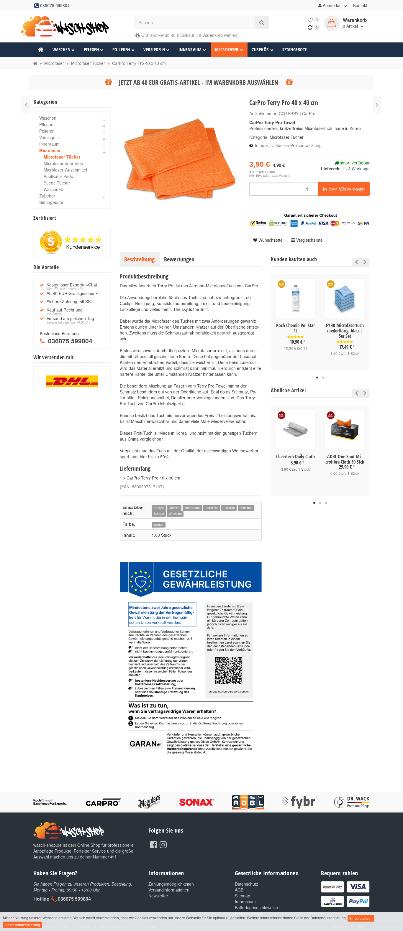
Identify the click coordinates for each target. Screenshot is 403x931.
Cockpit (158, 507)
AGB (239, 890)
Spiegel (158, 513)
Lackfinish (211, 507)
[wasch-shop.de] (72, 26)
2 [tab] (323, 378)
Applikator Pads (58, 176)
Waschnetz (54, 189)
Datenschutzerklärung (22, 924)
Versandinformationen (168, 890)
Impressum (245, 901)
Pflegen (91, 50)
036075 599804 (74, 898)
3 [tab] (326, 503)
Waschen (62, 50)
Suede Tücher (57, 183)
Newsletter (158, 896)
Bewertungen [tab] (179, 259)
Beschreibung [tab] (139, 259)
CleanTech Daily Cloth (295, 456)
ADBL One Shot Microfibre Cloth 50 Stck (344, 459)
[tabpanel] (295, 319)
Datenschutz (246, 884)
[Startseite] (35, 63)
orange (158, 524)
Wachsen (175, 513)
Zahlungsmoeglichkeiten (171, 884)
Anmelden (332, 5)
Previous (355, 262)
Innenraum (190, 50)
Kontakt (360, 5)
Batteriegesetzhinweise (256, 907)
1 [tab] (317, 378)
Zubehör (260, 50)
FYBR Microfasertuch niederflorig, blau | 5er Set (345, 330)
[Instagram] (163, 844)
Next (365, 262)
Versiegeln (154, 50)
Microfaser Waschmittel (65, 170)
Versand (284, 175)
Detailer (174, 507)
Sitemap (242, 896)
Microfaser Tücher (287, 137)
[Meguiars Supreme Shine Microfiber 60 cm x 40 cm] (26, 104)
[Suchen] (261, 22)
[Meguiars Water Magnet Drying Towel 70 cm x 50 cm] (377, 104)
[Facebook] (153, 844)
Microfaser (227, 50)
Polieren (121, 50)
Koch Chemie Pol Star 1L (295, 328)
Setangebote (294, 50)
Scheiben (246, 507)
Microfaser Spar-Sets (63, 163)
